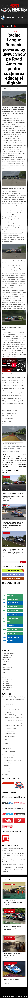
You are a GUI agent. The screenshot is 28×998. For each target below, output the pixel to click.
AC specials (8, 712)
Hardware (4, 746)
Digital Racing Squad (7, 669)
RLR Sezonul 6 (14, 31)
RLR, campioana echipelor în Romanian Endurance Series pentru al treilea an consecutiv (12, 869)
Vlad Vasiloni (5, 683)
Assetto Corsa (7, 757)
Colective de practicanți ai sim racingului (13, 699)
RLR (22, 448)
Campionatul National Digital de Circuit (12, 697)
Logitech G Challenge (10, 728)
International (5, 748)
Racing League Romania (15, 448)
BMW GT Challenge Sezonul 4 (13, 725)
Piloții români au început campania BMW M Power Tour (13, 954)
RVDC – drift (5, 661)
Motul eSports (6, 448)
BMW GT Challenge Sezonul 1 (13, 717)
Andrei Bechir (8, 443)
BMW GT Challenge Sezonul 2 (13, 720)
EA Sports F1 (7, 765)
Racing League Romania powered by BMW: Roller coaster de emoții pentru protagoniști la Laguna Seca (20, 460)
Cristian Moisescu (7, 687)
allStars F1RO (5, 659)
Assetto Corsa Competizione (11, 760)
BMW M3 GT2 (15, 443)
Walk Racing (18, 451)
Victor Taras (12, 451)
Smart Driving (13, 450)
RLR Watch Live (22, 26)
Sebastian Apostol (7, 678)
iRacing (5, 768)
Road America (6, 450)
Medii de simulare (7, 755)
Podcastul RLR (9, 731)
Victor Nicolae (5, 451)
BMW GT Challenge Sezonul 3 (13, 723)
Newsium (18, 996)
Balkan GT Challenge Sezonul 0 (13, 715)
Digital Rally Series (7, 657)
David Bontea (5, 689)
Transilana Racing (20, 450)
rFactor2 (6, 771)
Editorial (4, 743)
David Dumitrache (7, 685)
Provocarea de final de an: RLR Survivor (12, 864)
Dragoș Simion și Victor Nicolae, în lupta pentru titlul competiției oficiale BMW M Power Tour (13, 855)
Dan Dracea (5, 682)
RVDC (5, 740)
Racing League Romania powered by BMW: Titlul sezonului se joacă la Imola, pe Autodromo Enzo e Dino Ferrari (13, 523)
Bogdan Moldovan (7, 680)
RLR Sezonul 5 (9, 734)
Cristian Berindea (13, 445)
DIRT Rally (6, 763)
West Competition (7, 668)
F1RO (5, 707)
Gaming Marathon (11, 446)
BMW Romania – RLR (7, 655)
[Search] (11, 26)
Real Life (4, 774)
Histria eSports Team (20, 446)
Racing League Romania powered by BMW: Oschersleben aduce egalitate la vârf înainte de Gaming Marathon (8, 460)
